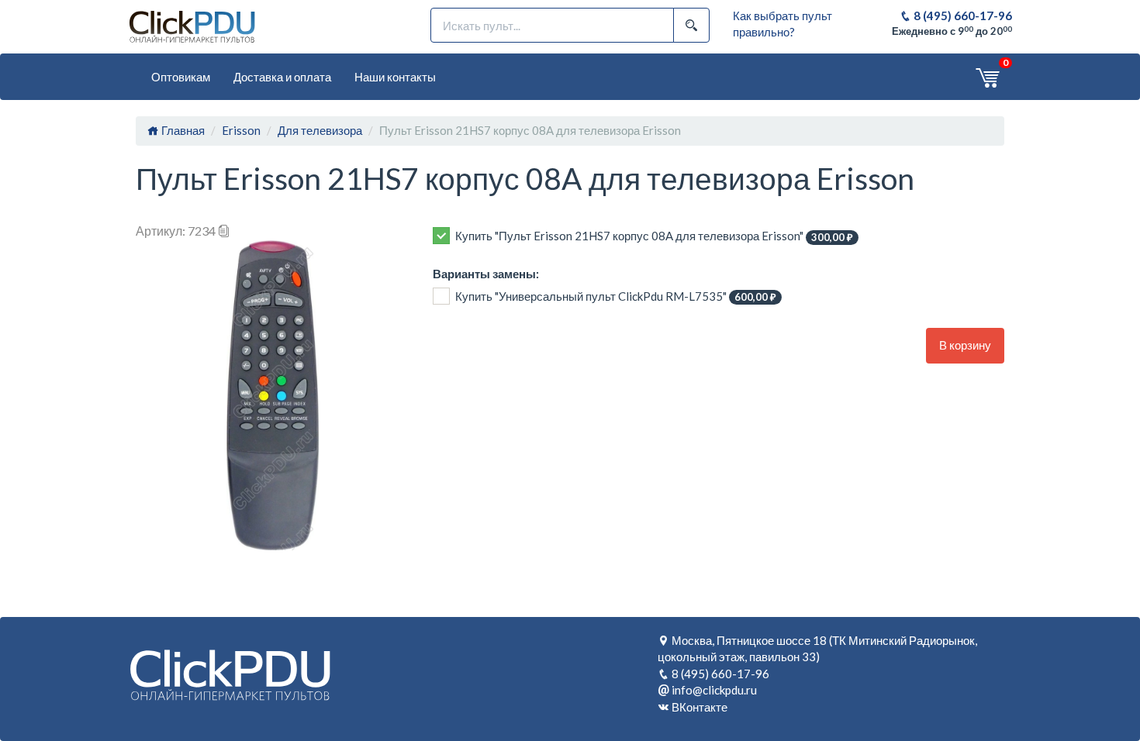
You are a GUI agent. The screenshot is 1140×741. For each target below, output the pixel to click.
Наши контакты (395, 77)
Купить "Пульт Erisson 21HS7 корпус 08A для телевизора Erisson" (654, 236)
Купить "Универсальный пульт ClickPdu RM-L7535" (615, 296)
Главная (182, 130)
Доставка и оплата (282, 77)
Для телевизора (320, 130)
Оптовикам (180, 77)
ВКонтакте (699, 707)
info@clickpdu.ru (714, 690)
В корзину (965, 345)
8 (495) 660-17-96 (961, 15)
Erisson (241, 130)
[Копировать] (224, 230)
